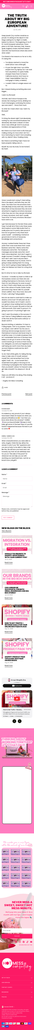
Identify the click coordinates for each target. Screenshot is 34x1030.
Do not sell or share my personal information (14, 1016)
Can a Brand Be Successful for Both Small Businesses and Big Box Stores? (17, 590)
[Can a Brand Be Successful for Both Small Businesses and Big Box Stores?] (17, 579)
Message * (5, 492)
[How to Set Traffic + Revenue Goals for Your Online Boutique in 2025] (17, 614)
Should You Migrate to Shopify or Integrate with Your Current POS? (16, 555)
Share (6, 387)
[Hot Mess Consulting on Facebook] (16, 942)
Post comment (8, 517)
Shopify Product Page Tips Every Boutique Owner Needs (15, 658)
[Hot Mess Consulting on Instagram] (20, 942)
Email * (4, 483)
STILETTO (8, 1015)
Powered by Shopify (7, 1018)
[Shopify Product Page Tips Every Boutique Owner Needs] (17, 648)
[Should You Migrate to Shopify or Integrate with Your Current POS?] (17, 545)
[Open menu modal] (31, 6)
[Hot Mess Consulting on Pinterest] (23, 942)
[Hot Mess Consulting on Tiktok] (27, 942)
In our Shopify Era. (18, 680)
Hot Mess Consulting (17, 1009)
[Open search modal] (23, 6)
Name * (4, 474)
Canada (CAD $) (8, 1007)
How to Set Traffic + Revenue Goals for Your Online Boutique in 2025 (16, 625)
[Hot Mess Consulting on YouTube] (31, 942)
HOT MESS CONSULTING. (16, 1013)
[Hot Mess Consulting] (7, 6)
